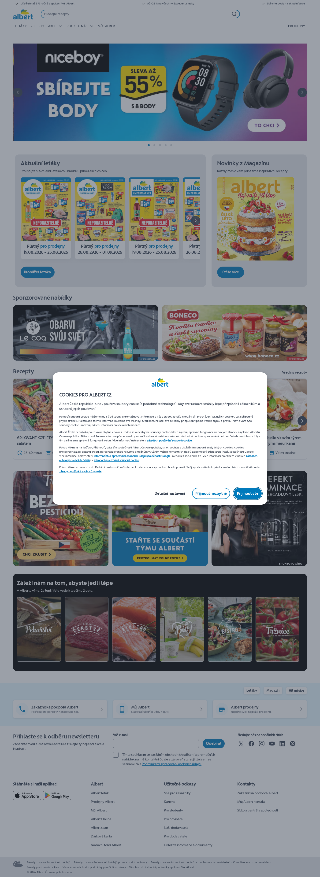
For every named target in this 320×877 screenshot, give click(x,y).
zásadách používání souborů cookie (169, 440)
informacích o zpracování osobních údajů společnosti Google (132, 456)
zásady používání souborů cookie (80, 471)
